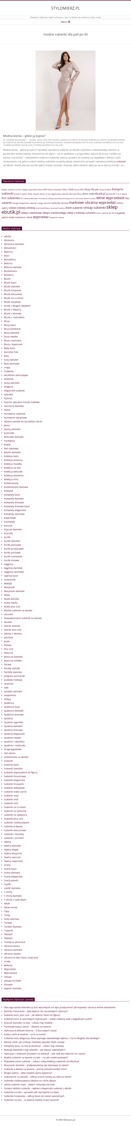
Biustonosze (10, 271)
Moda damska (11, 598)
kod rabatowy (11, 448)
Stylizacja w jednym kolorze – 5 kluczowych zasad (30, 1030)
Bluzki (7, 278)
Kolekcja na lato (12, 467)
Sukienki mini (11, 803)
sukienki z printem (14, 837)
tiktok (7, 903)
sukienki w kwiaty (13, 826)
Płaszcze (8, 652)
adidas (7, 236)
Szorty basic (10, 868)
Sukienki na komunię (16, 140)
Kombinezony (11, 483)
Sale (6, 687)
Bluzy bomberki (12, 328)
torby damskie (11, 918)
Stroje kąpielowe (13, 749)
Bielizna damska (12, 267)
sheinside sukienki (54, 142)
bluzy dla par (92, 189)
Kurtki (7, 537)
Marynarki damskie (14, 591)
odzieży (21, 208)
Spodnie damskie (13, 726)
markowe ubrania (59, 203)
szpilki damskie (12, 888)
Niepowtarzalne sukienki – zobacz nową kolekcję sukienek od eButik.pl (41, 1061)
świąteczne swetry (56, 217)
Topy (6, 911)
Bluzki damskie (12, 286)
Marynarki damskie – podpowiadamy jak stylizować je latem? (36, 1065)
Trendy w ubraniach (15, 942)
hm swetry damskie (29, 198)
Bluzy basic (10, 325)
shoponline (10, 695)
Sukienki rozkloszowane (16, 822)
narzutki (8, 614)
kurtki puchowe (12, 552)
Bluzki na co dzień (13, 298)
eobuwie (8, 394)
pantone (8, 637)
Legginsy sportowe (14, 571)
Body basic (9, 348)
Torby (7, 915)
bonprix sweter (20, 194)
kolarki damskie (12, 452)
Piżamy (8, 645)
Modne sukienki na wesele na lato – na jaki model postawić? (36, 1057)
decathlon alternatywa (16, 375)
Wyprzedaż (10, 969)
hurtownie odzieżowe (15, 417)
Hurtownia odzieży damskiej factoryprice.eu (57, 198)
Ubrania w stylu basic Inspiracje (21, 957)
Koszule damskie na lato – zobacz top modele (28, 1022)
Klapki (7, 444)
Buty (6, 355)
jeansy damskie (12, 429)
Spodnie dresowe (13, 729)
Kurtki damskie (12, 541)
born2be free (11, 352)
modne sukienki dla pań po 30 (66, 140)
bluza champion (55, 189)
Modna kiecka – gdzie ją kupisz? (24, 136)
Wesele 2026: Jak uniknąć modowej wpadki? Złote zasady (34, 1042)
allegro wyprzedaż (29, 189)
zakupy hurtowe (12, 980)
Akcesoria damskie (14, 244)
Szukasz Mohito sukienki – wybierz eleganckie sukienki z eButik (37, 1088)
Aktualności (10, 247)
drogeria (8, 386)
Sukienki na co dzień (15, 807)
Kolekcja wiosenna (14, 475)
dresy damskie (11, 382)
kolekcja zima (11, 479)
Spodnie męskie (12, 737)
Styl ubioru (10, 753)
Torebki (8, 922)
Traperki (8, 930)
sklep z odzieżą (76, 213)
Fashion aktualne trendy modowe (22, 402)
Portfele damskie (13, 672)
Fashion (8, 398)
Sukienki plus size (13, 818)
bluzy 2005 (79, 189)
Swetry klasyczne (13, 853)
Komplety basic (12, 494)
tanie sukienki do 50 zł (106, 213)
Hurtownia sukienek (14, 413)
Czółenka (9, 371)
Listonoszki (10, 579)
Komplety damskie (14, 498)
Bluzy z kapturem (13, 344)
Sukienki (8, 760)
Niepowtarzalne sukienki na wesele (23, 618)
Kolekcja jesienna (13, 460)
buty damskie (11, 359)
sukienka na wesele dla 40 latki (108, 142)
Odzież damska (12, 625)
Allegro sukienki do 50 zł (12, 189)
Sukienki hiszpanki (14, 783)
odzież (12, 208)
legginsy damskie (13, 568)
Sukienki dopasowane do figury (20, 772)
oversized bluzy (43, 208)
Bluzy (7, 321)
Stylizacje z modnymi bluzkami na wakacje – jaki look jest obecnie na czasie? (44, 1053)
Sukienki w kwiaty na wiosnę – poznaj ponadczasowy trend (35, 1069)
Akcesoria (9, 240)
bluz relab (68, 189)
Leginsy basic (11, 575)
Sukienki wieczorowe (15, 830)
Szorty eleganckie (13, 876)
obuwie (8, 622)
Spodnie (8, 718)
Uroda (7, 961)
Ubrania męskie (12, 953)
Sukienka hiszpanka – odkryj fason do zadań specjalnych (34, 1096)
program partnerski (14, 675)
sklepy (7, 699)
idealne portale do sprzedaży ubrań (23, 421)
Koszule (8, 525)
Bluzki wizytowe (12, 301)
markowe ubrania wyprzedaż (92, 202)
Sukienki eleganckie (14, 780)
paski (7, 641)
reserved (8, 683)
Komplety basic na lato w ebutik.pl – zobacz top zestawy (34, 1045)
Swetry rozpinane (13, 861)
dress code (88, 193)
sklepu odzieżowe (31, 213)
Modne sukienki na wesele (18, 610)
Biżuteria (9, 274)
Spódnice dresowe (14, 714)
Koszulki (8, 533)
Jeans (7, 425)
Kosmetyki (9, 521)
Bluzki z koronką (12, 313)
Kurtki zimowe (11, 560)
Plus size (8, 648)
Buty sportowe (11, 363)
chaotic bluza (39, 194)
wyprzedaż (41, 217)
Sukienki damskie (13, 768)
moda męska (11, 602)
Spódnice (9, 702)
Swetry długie (11, 849)
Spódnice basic (12, 706)
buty (30, 193)
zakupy (8, 976)
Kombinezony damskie (16, 487)
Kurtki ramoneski (13, 556)
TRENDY (8, 934)
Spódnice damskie (13, 710)
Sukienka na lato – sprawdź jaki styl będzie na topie (31, 1092)
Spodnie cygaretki (13, 722)
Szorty (7, 864)
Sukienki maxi (11, 795)
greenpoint (111, 194)
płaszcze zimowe (13, 660)
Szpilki (7, 884)
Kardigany (9, 440)
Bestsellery (10, 259)
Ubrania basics (12, 945)
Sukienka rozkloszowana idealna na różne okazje (30, 1080)
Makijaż (8, 583)
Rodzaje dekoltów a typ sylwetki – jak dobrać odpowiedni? (35, 1049)
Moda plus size (12, 606)
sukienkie (90, 212)
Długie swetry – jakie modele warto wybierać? (28, 1072)
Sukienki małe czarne (15, 791)
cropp (7, 367)
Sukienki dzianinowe (15, 776)
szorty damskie (12, 872)
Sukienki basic (11, 764)
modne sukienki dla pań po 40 (95, 140)
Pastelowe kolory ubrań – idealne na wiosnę (27, 1026)
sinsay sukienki (94, 207)
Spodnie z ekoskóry (14, 741)
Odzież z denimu (13, 633)
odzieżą (30, 208)
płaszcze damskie (13, 656)
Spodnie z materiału (15, 745)
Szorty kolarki (11, 880)
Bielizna (8, 263)
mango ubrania (44, 203)
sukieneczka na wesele (16, 756)
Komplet (8, 490)
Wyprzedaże (10, 972)
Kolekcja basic (11, 456)
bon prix (47, 140)
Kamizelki (9, 433)
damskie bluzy (75, 194)
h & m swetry (121, 194)
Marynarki (9, 587)
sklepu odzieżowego (54, 213)
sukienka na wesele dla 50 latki (18, 145)
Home (7, 409)
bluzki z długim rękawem (17, 305)
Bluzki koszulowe (13, 294)
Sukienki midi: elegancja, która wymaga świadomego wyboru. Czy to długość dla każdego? (52, 1038)
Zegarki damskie (12, 988)
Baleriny (8, 251)
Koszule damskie (13, 529)
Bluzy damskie (11, 332)
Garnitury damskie (14, 406)
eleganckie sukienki (14, 390)
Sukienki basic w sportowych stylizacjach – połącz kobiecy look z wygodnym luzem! (48, 1018)
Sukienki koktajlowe (14, 787)
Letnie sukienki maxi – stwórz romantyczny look (29, 1084)
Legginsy (8, 564)
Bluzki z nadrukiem (14, 317)
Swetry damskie (12, 845)
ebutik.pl (100, 193)
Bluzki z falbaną (12, 309)
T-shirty (8, 891)
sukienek (121, 161)
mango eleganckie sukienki (24, 203)
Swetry (7, 841)
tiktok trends (10, 907)
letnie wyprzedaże (110, 198)
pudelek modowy (13, 679)
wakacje (8, 965)
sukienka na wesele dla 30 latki (78, 142)
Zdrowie (8, 984)
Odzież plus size (12, 629)
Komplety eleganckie (15, 510)
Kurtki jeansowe (12, 544)
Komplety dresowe (14, 502)
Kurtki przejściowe (14, 548)
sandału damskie (13, 691)
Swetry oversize (12, 857)
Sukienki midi (11, 799)
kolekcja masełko (13, 463)
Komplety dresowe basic (17, 506)
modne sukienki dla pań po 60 (31, 142)
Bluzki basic (10, 282)
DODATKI (9, 379)
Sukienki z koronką (14, 834)
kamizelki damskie (13, 436)
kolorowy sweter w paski (85, 198)
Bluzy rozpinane (12, 340)
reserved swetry (57, 208)
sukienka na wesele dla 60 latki (48, 145)
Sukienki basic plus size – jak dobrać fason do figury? (32, 1015)
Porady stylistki (12, 668)
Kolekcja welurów (13, 471)
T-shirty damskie (13, 895)
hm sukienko (11, 198)
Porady (7, 664)
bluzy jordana (105, 189)
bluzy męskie (11, 336)
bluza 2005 (42, 189)
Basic (7, 255)
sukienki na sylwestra (15, 814)
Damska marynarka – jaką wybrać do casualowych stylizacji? (36, 1011)
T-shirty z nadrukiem (15, 899)
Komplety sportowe (14, 514)
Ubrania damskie (13, 949)
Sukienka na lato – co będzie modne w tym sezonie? (31, 1099)
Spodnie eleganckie (14, 733)
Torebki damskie (13, 926)
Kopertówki (10, 517)
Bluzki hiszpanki (12, 290)
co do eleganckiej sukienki (56, 194)
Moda (7, 595)
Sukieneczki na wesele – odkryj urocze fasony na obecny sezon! (37, 1076)
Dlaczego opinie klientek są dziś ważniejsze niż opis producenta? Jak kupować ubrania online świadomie (60, 1007)
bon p (40, 140)
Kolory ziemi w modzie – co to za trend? (25, 1034)
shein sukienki (74, 208)
